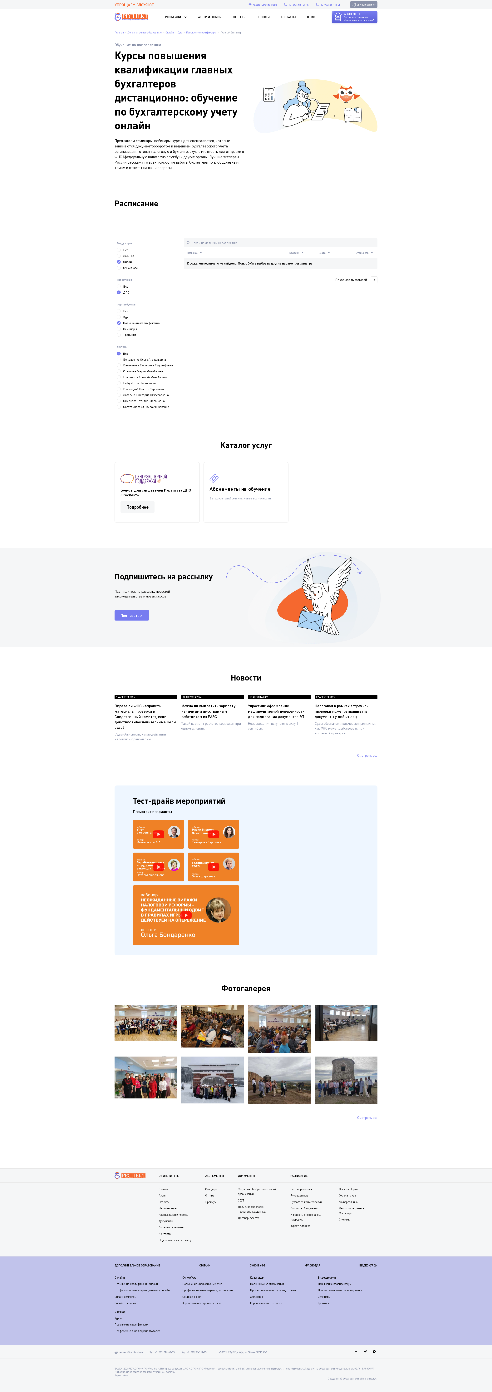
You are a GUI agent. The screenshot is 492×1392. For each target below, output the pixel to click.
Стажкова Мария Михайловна (143, 371)
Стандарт (211, 1189)
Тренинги (129, 335)
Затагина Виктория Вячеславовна (146, 395)
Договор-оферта (248, 1218)
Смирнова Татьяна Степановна (144, 401)
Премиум (210, 1202)
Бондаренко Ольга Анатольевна (144, 359)
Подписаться (131, 615)
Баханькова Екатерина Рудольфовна (148, 365)
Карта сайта (121, 1375)
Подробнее (137, 507)
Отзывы (239, 17)
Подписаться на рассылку (175, 1240)
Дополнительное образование (137, 1265)
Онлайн (128, 262)
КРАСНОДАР (312, 1265)
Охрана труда (347, 1195)
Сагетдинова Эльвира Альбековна (146, 407)
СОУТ (241, 1200)
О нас (311, 17)
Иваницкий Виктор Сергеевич (143, 389)
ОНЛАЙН (204, 1265)
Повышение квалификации (141, 323)
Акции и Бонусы (209, 17)
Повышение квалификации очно (202, 1283)
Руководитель (299, 1195)
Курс (126, 317)
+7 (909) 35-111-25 (331, 4)
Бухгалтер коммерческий (306, 1202)
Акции (162, 1195)
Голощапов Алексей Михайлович (145, 377)
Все (125, 250)
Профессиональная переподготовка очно (208, 1290)
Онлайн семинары (125, 1296)
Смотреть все (367, 755)
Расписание (173, 17)
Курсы (118, 1318)
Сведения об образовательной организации (352, 1378)
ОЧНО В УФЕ (257, 1265)
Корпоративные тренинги (266, 1303)
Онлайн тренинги (125, 1303)
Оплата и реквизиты (171, 1227)
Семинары (130, 329)
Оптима (209, 1195)
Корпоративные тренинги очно (201, 1303)
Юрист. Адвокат (300, 1225)
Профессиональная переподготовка (273, 1290)
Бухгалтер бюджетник (304, 1208)
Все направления (301, 1189)
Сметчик (344, 1219)
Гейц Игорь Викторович (139, 383)
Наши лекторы (168, 1208)
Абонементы (214, 1175)
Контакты (288, 17)
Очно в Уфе (130, 268)
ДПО (126, 292)
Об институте (169, 1175)
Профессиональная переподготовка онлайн (142, 1290)
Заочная (128, 256)
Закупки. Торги (348, 1189)
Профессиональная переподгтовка (340, 1290)
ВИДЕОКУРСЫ (368, 1265)
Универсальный (348, 1202)
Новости (263, 17)
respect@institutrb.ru (265, 4)
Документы (166, 1221)
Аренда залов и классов (174, 1214)
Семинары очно (191, 1296)
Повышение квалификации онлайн (136, 1283)
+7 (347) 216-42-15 (298, 4)
